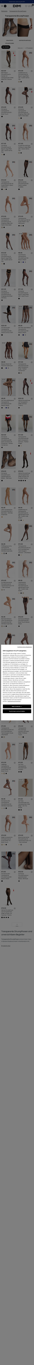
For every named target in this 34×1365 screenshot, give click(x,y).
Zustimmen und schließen (17, 711)
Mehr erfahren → (17, 706)
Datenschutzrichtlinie (14, 701)
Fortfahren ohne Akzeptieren (24, 647)
